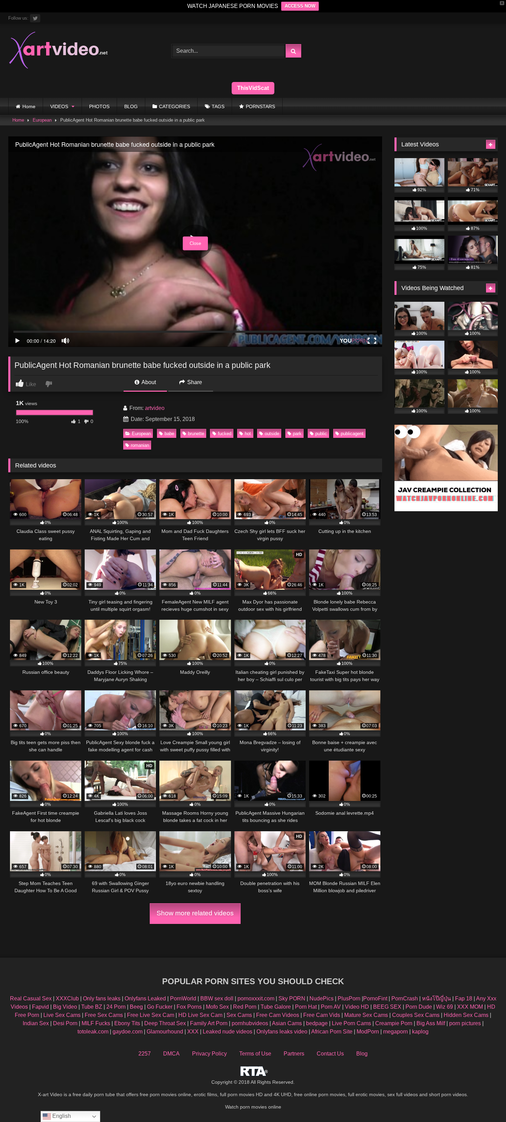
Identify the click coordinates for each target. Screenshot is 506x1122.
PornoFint (375, 998)
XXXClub (67, 998)
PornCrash (404, 998)
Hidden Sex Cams (466, 1015)
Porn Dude (418, 1007)
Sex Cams (239, 1015)
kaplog (420, 1031)
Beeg (136, 1007)
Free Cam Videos (277, 1015)
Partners (294, 1054)
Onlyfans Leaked (145, 998)
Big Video (65, 1007)
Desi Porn (65, 1023)
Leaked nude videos (227, 1031)
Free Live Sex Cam (150, 1015)
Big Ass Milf (431, 1023)
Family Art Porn (209, 1023)
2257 (144, 1054)
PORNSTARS (260, 106)
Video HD (357, 1007)
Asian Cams (287, 1023)
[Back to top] (484, 1101)
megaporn (395, 1031)
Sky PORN (291, 998)
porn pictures (465, 1023)
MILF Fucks (96, 1023)
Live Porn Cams (351, 1023)
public (321, 433)
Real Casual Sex (31, 998)
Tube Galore (276, 1007)
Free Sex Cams (104, 1015)
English (61, 1116)
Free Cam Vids (321, 1015)
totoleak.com (92, 1031)
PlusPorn (349, 998)
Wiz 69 (444, 1007)
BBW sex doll (216, 998)
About (148, 382)
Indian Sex (36, 1023)
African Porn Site (331, 1031)
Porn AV (331, 1007)
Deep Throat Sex (165, 1023)
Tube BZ (91, 1007)
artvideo (155, 408)
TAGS (218, 106)
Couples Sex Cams (416, 1015)
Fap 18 (463, 998)
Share (194, 382)
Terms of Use (255, 1054)
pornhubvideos (251, 1023)
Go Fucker (159, 1007)
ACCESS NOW (300, 6)
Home (28, 106)
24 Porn (116, 1007)
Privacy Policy (209, 1054)
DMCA (171, 1054)
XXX (193, 1031)
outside (272, 433)
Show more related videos (195, 913)
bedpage (317, 1023)
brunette (196, 433)
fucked (224, 433)
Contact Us (330, 1054)
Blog (362, 1054)
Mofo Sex (217, 1007)
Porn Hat (306, 1007)
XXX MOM (470, 1007)
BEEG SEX (387, 1007)
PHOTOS (99, 106)
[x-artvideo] (58, 51)
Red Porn (244, 1007)
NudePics (321, 998)
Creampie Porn (393, 1023)
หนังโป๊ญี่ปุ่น (436, 998)
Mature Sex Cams (366, 1015)
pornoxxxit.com (256, 998)
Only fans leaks (101, 998)
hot (248, 433)
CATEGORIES (174, 106)
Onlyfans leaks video (281, 1031)
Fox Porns (189, 1007)
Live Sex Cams (62, 1015)
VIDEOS (59, 106)
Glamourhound (165, 1031)
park (297, 433)
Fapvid (40, 1007)
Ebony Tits (127, 1023)
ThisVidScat (253, 88)
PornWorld (183, 998)
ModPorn (368, 1031)
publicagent (352, 433)
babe (169, 433)
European (42, 120)
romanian (140, 445)
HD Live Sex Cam (200, 1015)
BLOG (131, 106)
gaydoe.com (128, 1031)
